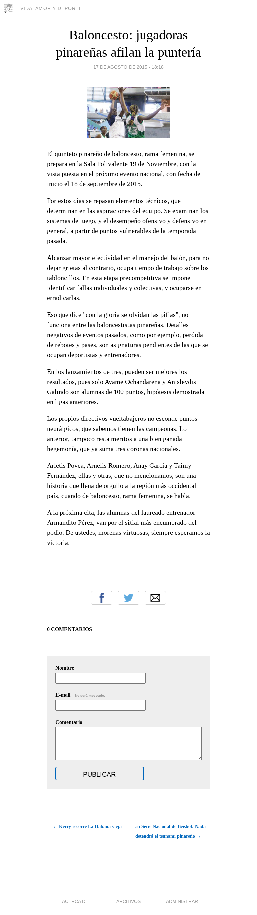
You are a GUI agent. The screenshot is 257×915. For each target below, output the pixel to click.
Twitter (128, 598)
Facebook (101, 598)
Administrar (182, 901)
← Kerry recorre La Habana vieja (87, 826)
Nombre (64, 668)
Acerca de (75, 901)
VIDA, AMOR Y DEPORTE (51, 8)
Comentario (68, 722)
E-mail (80, 695)
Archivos (128, 901)
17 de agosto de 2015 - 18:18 (128, 67)
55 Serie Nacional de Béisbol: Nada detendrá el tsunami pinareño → (170, 831)
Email (155, 598)
